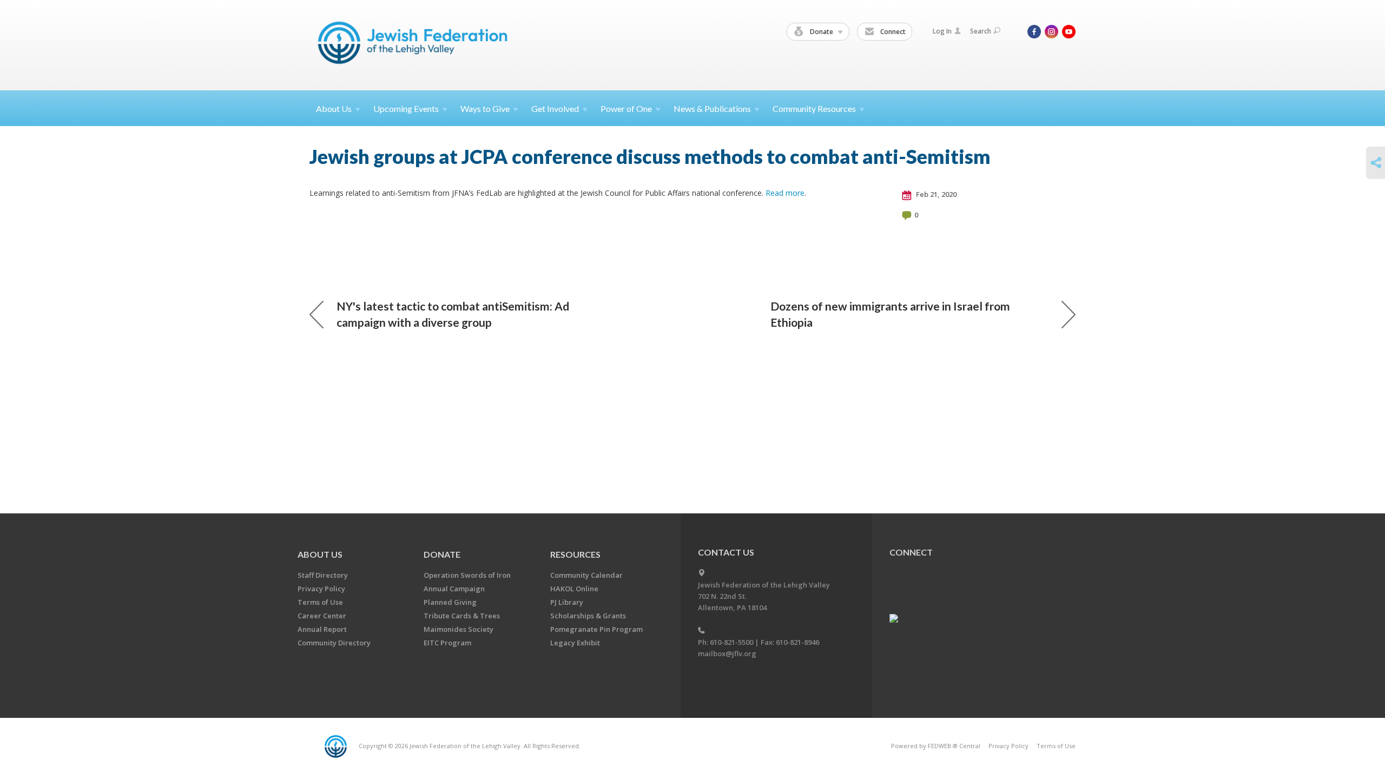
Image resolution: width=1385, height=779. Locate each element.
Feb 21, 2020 (935, 194)
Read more (785, 193)
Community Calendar (586, 575)
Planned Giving (450, 602)
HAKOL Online (574, 588)
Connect (892, 31)
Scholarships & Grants (588, 615)
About (334, 108)
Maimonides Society (458, 629)
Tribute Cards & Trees (462, 615)
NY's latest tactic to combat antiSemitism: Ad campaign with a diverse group (453, 314)
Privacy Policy (321, 588)
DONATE (442, 554)
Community (814, 108)
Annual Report (322, 629)
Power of (626, 108)
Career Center (322, 615)
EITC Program (447, 643)
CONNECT (911, 552)
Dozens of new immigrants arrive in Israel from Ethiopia (890, 314)
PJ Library (566, 602)
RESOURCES (575, 554)
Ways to (485, 108)
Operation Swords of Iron (467, 575)
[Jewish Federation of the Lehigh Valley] (415, 44)
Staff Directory (323, 575)
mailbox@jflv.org (727, 653)
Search (980, 31)
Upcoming (406, 108)
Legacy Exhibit (575, 643)
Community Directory (334, 643)
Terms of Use (320, 602)
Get (555, 108)
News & (712, 108)
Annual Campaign (454, 588)
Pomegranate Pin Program (596, 629)
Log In (942, 31)
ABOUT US (320, 554)
